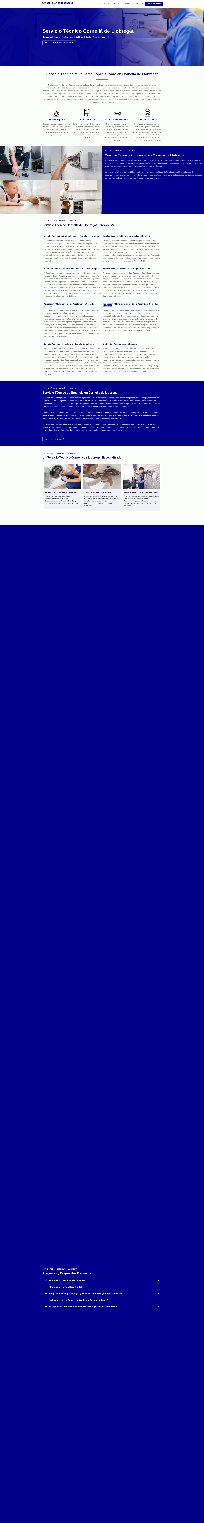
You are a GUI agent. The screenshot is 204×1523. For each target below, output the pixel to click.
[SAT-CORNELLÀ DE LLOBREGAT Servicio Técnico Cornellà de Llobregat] (57, 4)
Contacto (138, 4)
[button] (119, 3)
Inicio (102, 4)
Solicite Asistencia (154, 4)
